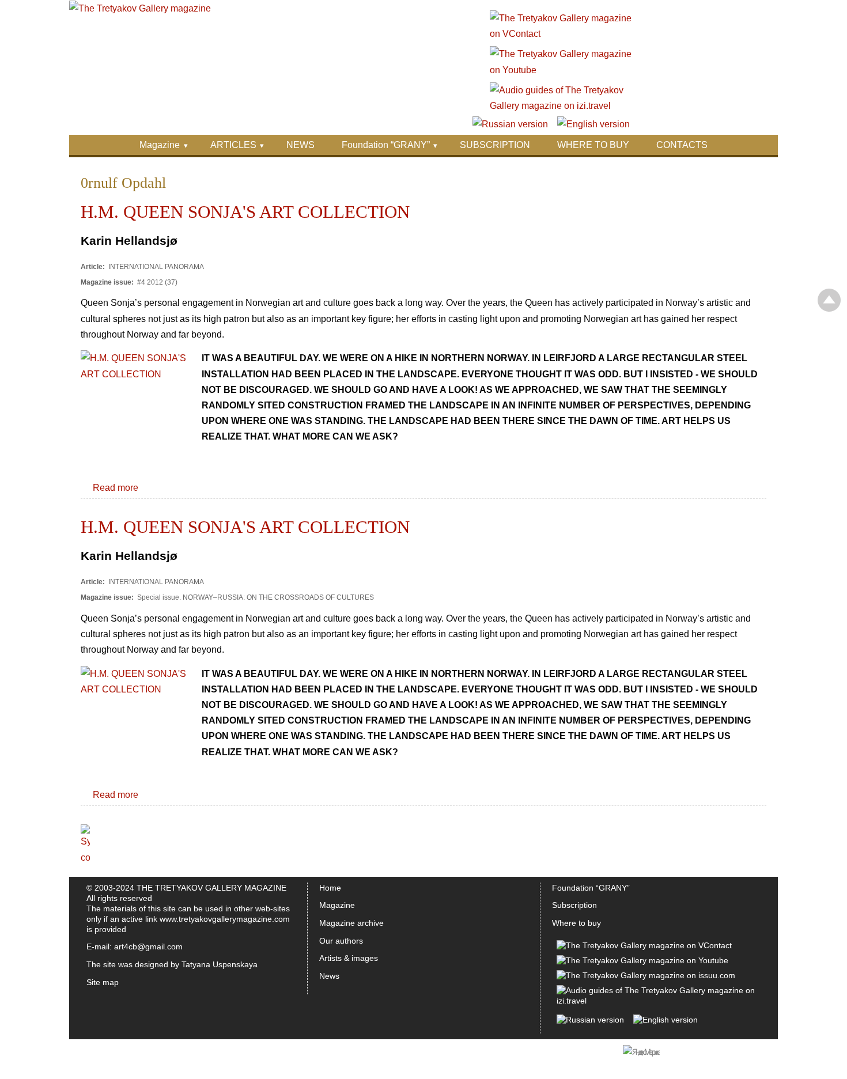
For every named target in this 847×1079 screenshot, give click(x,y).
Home (330, 887)
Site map (102, 982)
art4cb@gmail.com (148, 946)
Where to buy (576, 922)
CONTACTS (682, 145)
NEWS (300, 145)
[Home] (140, 8)
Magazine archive (351, 922)
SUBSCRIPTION (495, 145)
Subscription (574, 905)
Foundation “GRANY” (386, 145)
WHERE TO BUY (593, 145)
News (329, 975)
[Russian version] (510, 124)
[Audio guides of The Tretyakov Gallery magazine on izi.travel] (561, 106)
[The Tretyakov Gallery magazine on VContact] (561, 34)
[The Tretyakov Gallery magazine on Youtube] (561, 70)
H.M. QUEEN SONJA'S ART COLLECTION (245, 212)
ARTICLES (233, 145)
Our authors (341, 940)
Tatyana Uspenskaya (219, 964)
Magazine (159, 145)
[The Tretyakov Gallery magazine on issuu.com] (646, 975)
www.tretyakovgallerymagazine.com (225, 918)
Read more (115, 488)
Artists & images (348, 958)
